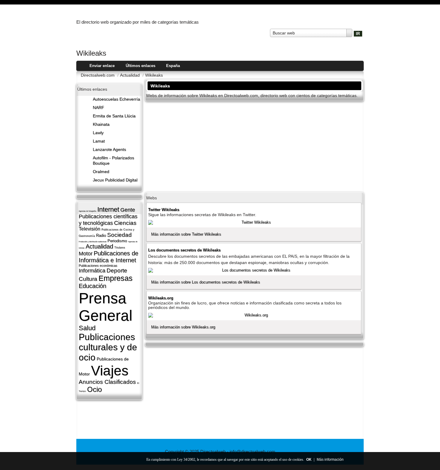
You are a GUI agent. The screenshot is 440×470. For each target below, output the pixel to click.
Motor (85, 254)
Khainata (101, 124)
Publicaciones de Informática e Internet (108, 256)
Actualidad (99, 246)
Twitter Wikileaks (163, 209)
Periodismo (117, 241)
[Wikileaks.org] (253, 315)
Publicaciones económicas (98, 265)
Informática (92, 271)
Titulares (119, 247)
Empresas (115, 278)
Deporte (117, 270)
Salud (87, 328)
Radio (101, 235)
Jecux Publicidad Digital (115, 180)
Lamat (99, 141)
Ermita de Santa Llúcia (114, 116)
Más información (330, 459)
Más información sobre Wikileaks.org (183, 327)
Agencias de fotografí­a (87, 211)
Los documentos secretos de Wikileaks (184, 250)
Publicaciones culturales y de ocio (108, 347)
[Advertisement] (254, 146)
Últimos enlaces (140, 65)
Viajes (109, 370)
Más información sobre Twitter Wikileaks (186, 234)
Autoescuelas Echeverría (116, 99)
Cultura (88, 279)
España (173, 65)
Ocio (94, 389)
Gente (127, 210)
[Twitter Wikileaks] (253, 222)
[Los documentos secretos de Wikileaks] (253, 270)
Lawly (98, 133)
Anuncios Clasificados (107, 382)
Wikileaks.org (160, 298)
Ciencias (125, 223)
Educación (92, 286)
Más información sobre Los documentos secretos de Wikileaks (205, 282)
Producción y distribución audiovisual (92, 241)
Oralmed (101, 171)
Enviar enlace (102, 65)
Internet (108, 209)
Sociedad (119, 235)
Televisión (89, 228)
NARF (98, 107)
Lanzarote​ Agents (109, 149)
